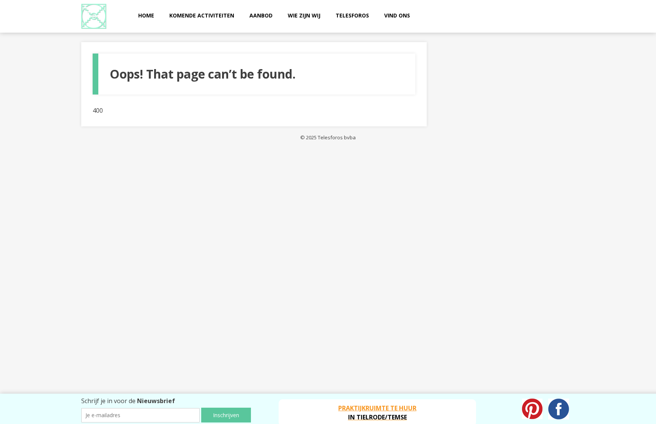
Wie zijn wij (304, 15)
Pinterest (532, 409)
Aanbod (261, 15)
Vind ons (397, 15)
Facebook (558, 409)
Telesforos (352, 15)
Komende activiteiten (201, 15)
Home (146, 15)
